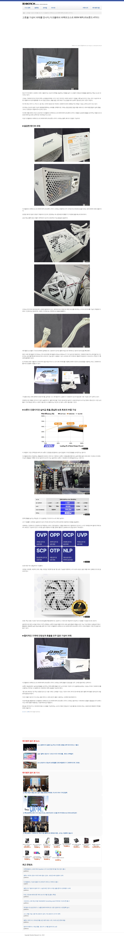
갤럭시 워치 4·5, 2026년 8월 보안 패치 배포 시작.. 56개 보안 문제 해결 (44, 920)
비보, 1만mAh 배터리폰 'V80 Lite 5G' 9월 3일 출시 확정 (40, 894)
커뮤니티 (85, 8)
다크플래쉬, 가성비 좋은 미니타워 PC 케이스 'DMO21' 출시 (41, 882)
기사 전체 (27, 8)
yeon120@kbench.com (83, 45)
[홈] (35, 4)
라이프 (53, 8)
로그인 (23, 711)
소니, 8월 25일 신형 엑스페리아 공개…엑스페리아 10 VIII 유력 (42, 914)
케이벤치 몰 (96, 8)
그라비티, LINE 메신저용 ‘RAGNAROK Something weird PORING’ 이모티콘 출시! (47, 901)
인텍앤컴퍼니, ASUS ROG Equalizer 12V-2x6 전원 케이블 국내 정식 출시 (44, 869)
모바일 (45, 8)
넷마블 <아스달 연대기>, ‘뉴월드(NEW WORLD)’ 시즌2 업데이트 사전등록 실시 (46, 907)
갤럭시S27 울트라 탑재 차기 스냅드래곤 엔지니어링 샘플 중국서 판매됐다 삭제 (47, 888)
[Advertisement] (62, 31)
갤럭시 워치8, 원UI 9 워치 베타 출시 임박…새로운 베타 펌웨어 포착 (43, 875)
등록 (28, 711)
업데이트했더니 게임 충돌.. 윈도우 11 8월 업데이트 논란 (40, 926)
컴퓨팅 (37, 8)
